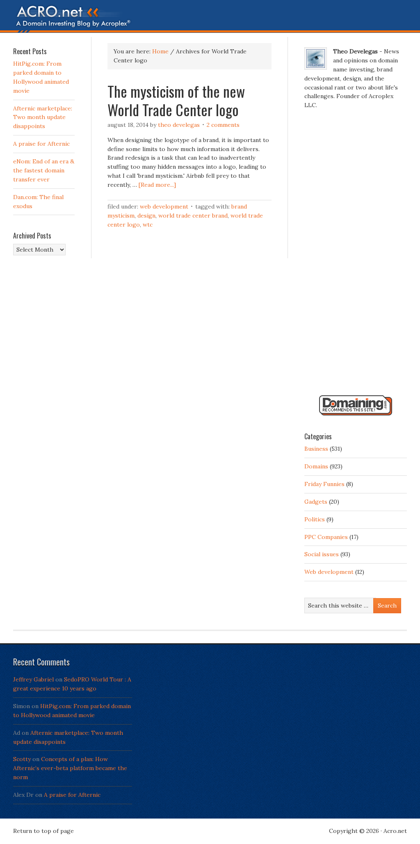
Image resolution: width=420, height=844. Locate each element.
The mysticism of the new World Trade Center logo (176, 100)
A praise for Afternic (41, 143)
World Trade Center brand (193, 215)
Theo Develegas (179, 124)
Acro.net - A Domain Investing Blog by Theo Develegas (210, 18)
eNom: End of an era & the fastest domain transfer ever (43, 170)
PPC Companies (326, 537)
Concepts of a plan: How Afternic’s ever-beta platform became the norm (70, 768)
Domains (316, 466)
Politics (314, 519)
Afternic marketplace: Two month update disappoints (42, 117)
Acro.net (395, 831)
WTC (148, 224)
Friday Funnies (324, 484)
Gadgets (315, 501)
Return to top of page (43, 831)
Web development (164, 206)
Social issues (321, 554)
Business (316, 448)
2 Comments (223, 124)
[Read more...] (157, 184)
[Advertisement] (355, 256)
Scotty (22, 759)
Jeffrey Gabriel (33, 679)
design (146, 215)
